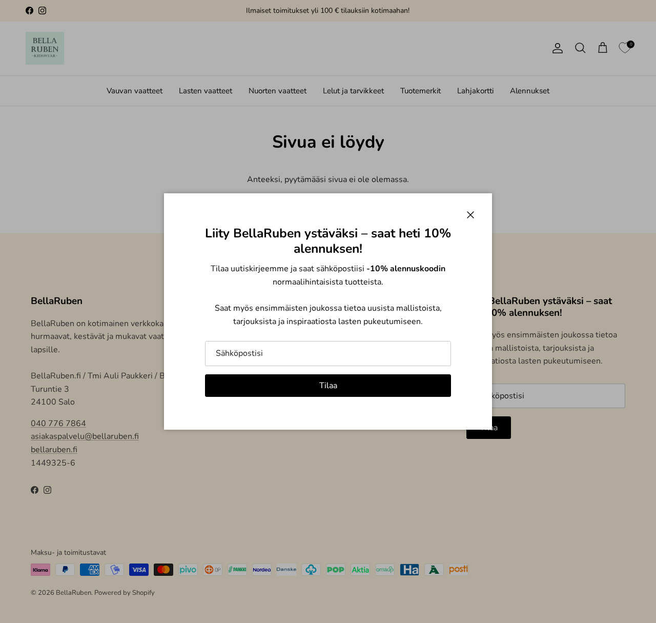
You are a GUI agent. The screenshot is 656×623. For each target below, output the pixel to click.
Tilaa (328, 385)
